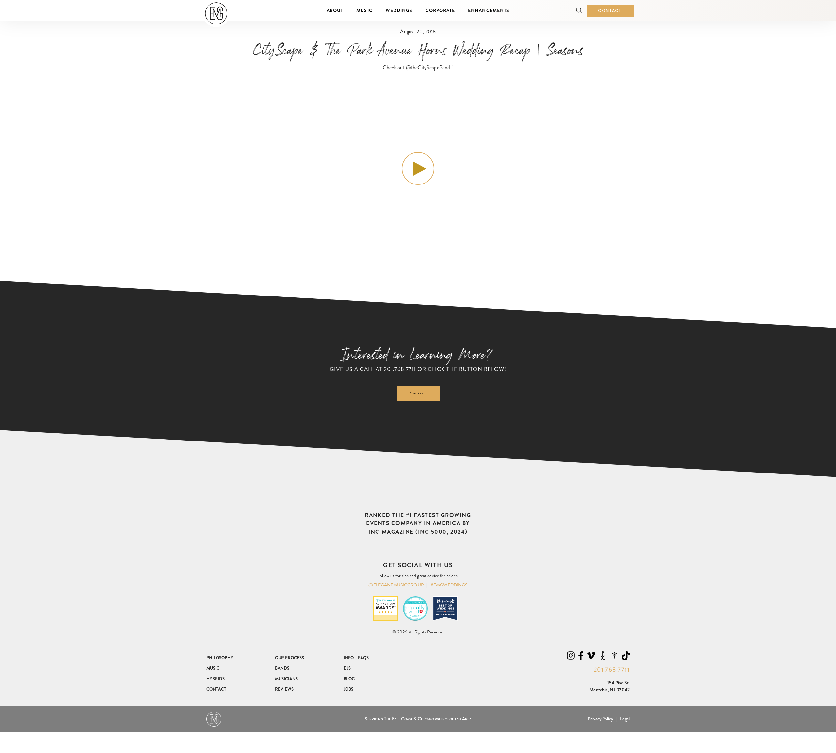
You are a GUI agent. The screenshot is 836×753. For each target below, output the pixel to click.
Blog (349, 679)
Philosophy (219, 658)
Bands (282, 668)
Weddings (399, 10)
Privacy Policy (600, 718)
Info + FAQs (356, 658)
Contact (610, 10)
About (335, 10)
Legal (625, 718)
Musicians (286, 679)
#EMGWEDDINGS (449, 585)
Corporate (440, 10)
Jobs (348, 689)
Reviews (284, 689)
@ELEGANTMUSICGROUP (396, 585)
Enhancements (488, 10)
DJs (347, 668)
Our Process (289, 658)
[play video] (418, 168)
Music (364, 10)
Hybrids (215, 679)
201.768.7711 (400, 369)
